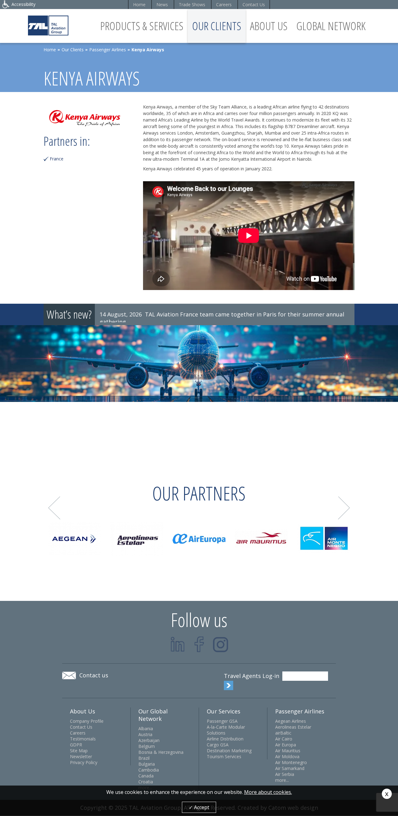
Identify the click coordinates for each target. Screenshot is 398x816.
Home (139, 4)
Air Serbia (284, 774)
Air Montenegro (291, 762)
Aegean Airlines (290, 721)
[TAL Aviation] (48, 25)
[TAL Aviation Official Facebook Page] (199, 644)
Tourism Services (224, 756)
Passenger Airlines (107, 50)
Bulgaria (146, 764)
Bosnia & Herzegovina (160, 752)
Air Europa (285, 745)
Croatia (145, 782)
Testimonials (83, 739)
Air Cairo (283, 739)
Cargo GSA (218, 745)
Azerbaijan (149, 740)
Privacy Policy (83, 762)
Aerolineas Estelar (293, 727)
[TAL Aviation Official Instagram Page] (220, 644)
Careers (224, 4)
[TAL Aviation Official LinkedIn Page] (177, 644)
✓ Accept (199, 807)
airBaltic (283, 733)
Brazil (144, 758)
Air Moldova (287, 756)
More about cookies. (268, 792)
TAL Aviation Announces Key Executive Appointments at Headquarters (236, 314)
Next (344, 508)
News (162, 4)
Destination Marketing (229, 751)
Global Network (331, 26)
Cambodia (148, 770)
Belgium (146, 746)
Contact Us (254, 4)
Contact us (93, 675)
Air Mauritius (287, 751)
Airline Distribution (225, 739)
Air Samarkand (289, 768)
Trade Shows (192, 4)
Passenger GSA (222, 721)
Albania (145, 728)
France (56, 159)
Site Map (79, 751)
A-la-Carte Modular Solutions (226, 730)
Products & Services (141, 26)
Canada (146, 776)
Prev (54, 508)
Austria (145, 734)
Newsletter (81, 756)
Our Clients (216, 26)
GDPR (76, 745)
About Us (269, 26)
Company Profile (87, 721)
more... (282, 780)
